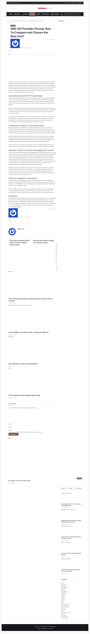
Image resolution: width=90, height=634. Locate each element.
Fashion (62, 598)
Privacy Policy (79, 2)
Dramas (62, 595)
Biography (63, 588)
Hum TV (63, 608)
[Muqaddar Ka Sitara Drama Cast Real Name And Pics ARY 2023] (71, 514)
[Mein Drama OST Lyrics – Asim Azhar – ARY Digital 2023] (71, 498)
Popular (63, 488)
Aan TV (62, 583)
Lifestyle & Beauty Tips (66, 612)
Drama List (63, 594)
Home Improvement (65, 606)
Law (62, 14)
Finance (38, 14)
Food (62, 601)
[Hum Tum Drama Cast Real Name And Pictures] (71, 547)
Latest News (45, 14)
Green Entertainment (65, 604)
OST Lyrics (63, 613)
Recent (70, 488)
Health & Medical (64, 605)
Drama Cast (17, 14)
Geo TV (62, 602)
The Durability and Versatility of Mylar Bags (19, 480)
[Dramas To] (45, 8)
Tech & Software (64, 618)
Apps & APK (25, 14)
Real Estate (63, 615)
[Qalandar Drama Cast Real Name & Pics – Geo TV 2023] (71, 563)
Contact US (67, 2)
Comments (78, 488)
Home (10, 14)
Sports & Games (55, 14)
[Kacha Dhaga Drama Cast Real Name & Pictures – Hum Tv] (71, 530)
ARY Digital (63, 586)
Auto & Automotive (65, 587)
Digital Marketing (64, 591)
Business (32, 14)
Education (63, 597)
